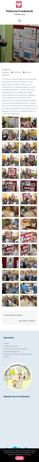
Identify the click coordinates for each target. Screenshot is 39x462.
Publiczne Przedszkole (19, 11)
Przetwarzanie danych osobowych (15, 349)
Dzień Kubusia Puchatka (13, 315)
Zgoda (19, 458)
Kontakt (6, 343)
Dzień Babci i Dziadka (26, 321)
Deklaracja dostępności (11, 351)
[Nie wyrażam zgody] (37, 455)
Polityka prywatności (10, 346)
